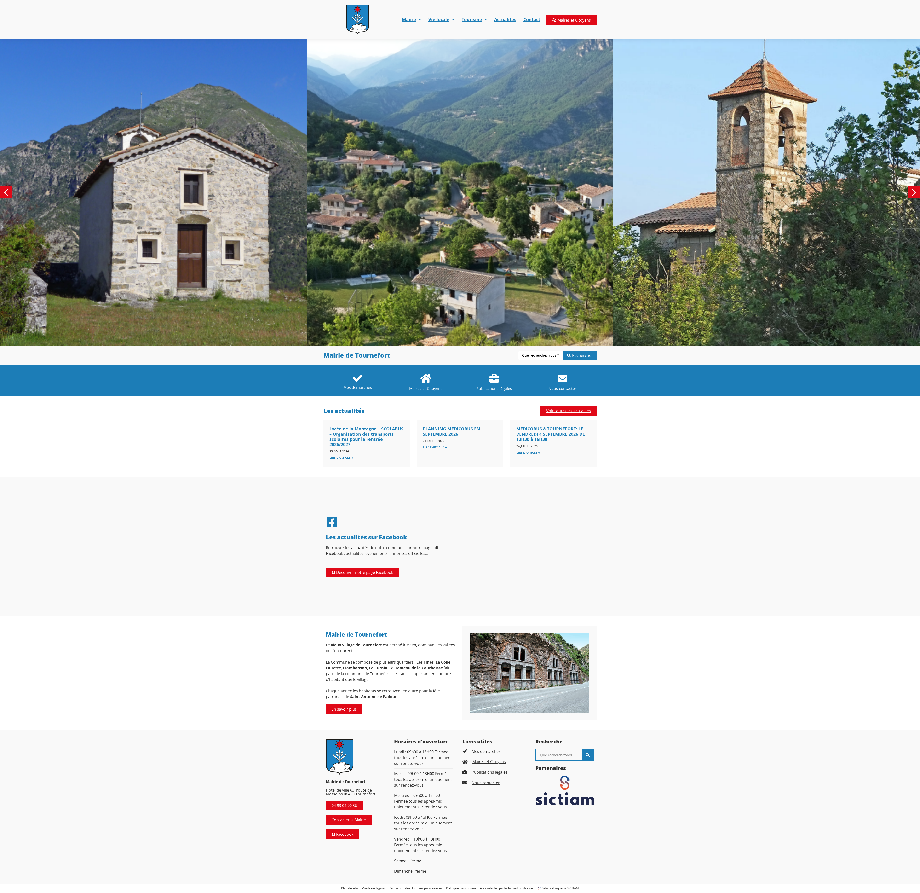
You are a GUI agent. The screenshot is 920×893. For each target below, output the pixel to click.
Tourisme (472, 19)
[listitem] (357, 381)
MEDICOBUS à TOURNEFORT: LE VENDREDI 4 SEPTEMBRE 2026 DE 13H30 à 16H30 (550, 434)
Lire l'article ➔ (341, 458)
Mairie (409, 19)
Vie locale (438, 19)
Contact (531, 19)
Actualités (505, 19)
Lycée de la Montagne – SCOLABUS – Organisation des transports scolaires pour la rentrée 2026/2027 (366, 436)
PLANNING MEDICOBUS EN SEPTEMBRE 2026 (451, 431)
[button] (914, 192)
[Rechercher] (588, 754)
